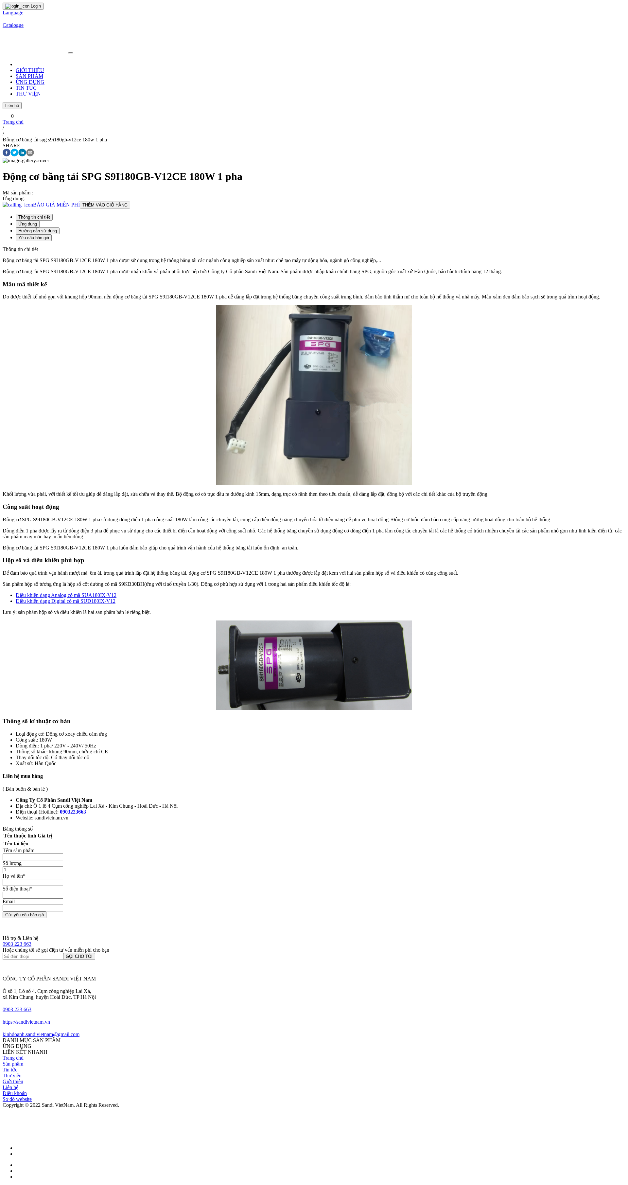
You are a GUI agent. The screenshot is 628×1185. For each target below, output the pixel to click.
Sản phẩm (13, 1064)
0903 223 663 (17, 944)
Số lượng (12, 863)
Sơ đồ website (17, 1099)
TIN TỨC (26, 88)
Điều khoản (15, 1093)
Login (35, 6)
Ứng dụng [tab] (27, 224)
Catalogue (13, 25)
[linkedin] (22, 153)
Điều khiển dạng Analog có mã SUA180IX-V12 (66, 595)
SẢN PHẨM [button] (29, 76)
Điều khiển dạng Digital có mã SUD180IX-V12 (65, 601)
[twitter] (14, 153)
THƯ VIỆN (28, 94)
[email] (30, 153)
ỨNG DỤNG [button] (30, 82)
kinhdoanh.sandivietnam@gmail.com (41, 1034)
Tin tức (10, 1069)
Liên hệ (12, 105)
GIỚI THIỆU (30, 70)
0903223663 (73, 812)
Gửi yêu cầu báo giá (24, 914)
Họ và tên (14, 876)
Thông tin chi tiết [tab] (34, 217)
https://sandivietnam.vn (26, 1022)
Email (9, 901)
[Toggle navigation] (70, 53)
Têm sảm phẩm (18, 850)
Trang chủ (13, 122)
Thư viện (12, 1075)
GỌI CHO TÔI (79, 956)
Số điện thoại (17, 888)
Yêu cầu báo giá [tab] (33, 237)
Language (13, 12)
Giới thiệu (13, 1081)
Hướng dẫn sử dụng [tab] (37, 230)
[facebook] (6, 153)
